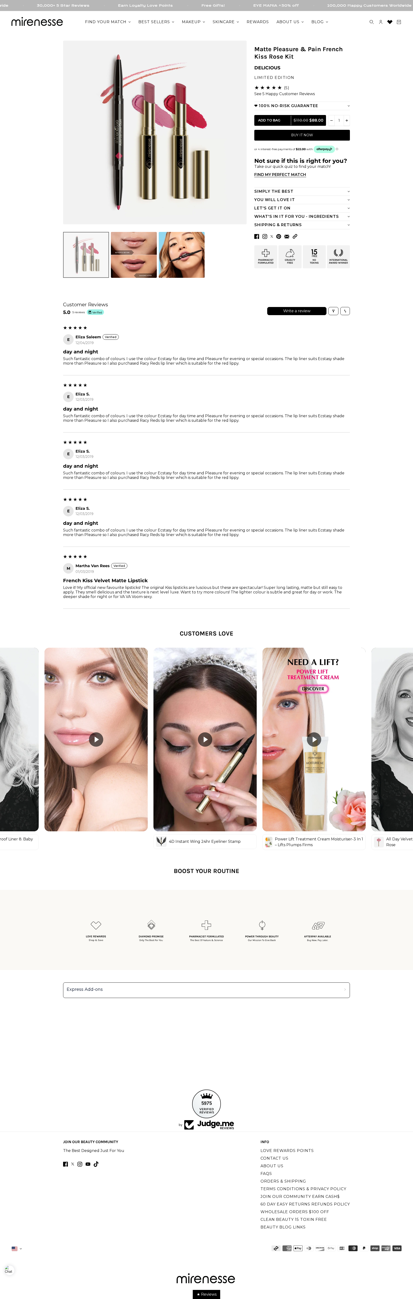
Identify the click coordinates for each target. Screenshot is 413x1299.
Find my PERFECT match (280, 174)
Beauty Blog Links (283, 1227)
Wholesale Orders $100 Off (295, 1212)
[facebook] (65, 1164)
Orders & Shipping (283, 1181)
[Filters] (333, 311)
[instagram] (79, 1164)
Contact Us (274, 1158)
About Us (272, 1166)
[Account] (380, 22)
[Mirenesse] (37, 22)
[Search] (371, 22)
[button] (295, 236)
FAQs (266, 1173)
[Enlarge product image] (155, 132)
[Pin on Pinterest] (278, 236)
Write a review (296, 311)
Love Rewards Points (287, 1150)
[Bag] (399, 22)
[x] (72, 1164)
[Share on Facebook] (256, 236)
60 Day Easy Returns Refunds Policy (305, 1204)
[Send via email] (286, 236)
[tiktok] (96, 1164)
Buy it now (302, 135)
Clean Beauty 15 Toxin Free (294, 1219)
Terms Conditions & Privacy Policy (303, 1189)
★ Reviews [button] (207, 1294)
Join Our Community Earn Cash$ (300, 1196)
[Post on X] (272, 236)
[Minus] (331, 120)
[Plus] (347, 120)
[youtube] (88, 1164)
